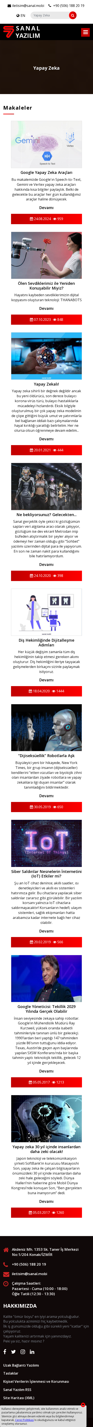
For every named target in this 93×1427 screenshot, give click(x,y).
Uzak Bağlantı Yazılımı (21, 1365)
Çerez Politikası (24, 1420)
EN (23, 15)
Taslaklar (10, 1373)
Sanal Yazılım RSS (17, 1389)
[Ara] (73, 15)
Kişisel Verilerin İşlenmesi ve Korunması (36, 1381)
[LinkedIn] (32, 1351)
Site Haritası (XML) (18, 1397)
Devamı (46, 207)
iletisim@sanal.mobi (28, 5)
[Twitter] (13, 1351)
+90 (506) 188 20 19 (68, 5)
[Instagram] (23, 1351)
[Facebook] (4, 1351)
